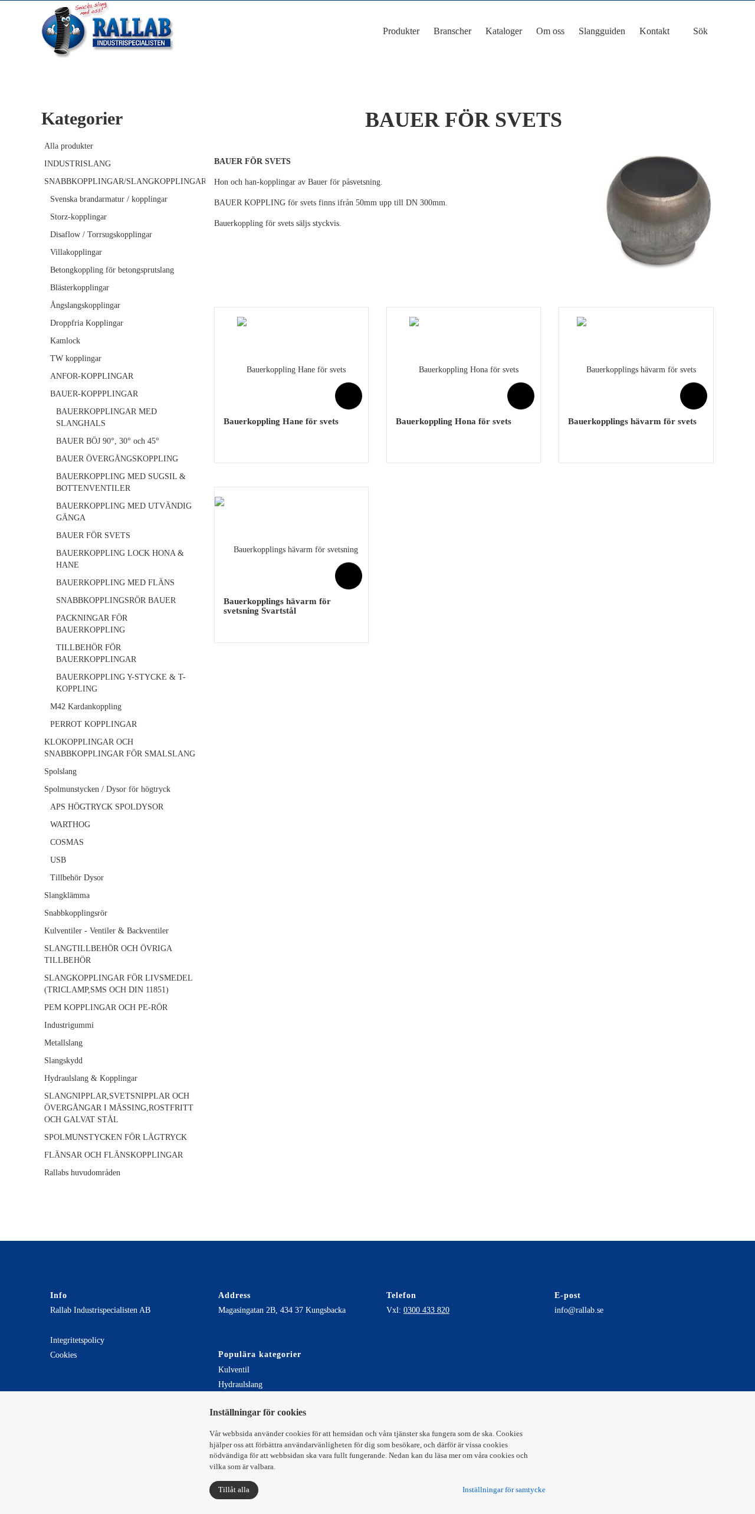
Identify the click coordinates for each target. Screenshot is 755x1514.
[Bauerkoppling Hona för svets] (463, 361)
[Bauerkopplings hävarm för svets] (636, 361)
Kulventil (234, 1369)
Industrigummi (69, 1025)
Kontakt (654, 31)
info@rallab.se (578, 1310)
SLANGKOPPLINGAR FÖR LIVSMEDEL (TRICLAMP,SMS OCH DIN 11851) (118, 984)
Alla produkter (68, 146)
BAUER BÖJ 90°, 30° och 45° (107, 441)
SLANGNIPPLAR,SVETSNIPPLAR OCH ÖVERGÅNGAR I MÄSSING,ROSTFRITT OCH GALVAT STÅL (118, 1108)
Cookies (63, 1355)
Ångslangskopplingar (85, 305)
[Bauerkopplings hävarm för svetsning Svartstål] (291, 541)
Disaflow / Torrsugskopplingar (101, 234)
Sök (699, 31)
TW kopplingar (75, 358)
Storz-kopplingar (78, 216)
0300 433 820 (426, 1310)
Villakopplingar (76, 252)
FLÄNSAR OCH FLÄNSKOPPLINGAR (113, 1155)
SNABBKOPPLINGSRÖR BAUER (116, 600)
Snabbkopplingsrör (75, 913)
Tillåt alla (234, 1489)
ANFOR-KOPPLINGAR (91, 376)
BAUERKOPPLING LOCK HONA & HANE (120, 559)
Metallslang (63, 1042)
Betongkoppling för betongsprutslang (112, 270)
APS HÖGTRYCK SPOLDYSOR (106, 806)
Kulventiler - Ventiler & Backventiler (106, 930)
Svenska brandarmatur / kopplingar (109, 199)
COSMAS (67, 842)
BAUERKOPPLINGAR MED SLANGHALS (106, 417)
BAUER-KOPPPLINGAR (94, 393)
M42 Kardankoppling (86, 706)
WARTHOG (70, 824)
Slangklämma (67, 895)
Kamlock (65, 340)
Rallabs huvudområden (82, 1172)
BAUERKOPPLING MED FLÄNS (115, 582)
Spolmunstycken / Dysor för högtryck (107, 789)
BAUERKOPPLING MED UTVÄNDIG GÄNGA (124, 512)
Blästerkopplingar (79, 287)
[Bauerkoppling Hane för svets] (291, 361)
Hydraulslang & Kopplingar (90, 1078)
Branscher (452, 31)
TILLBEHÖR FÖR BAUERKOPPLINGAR (96, 653)
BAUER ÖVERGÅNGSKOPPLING (117, 458)
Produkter (401, 31)
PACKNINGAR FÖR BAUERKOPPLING (91, 624)
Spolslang (60, 771)
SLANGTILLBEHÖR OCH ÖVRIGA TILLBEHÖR (108, 954)
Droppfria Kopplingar (86, 323)
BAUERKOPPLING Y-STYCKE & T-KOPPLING (121, 683)
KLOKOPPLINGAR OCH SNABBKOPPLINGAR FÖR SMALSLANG (119, 748)
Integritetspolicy (77, 1340)
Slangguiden (602, 31)
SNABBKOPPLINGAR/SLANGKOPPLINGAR (120, 181)
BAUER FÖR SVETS (93, 535)
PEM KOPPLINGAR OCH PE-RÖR (106, 1007)
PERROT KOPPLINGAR (93, 724)
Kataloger (503, 31)
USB (58, 860)
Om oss (550, 31)
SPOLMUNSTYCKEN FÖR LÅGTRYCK (115, 1137)
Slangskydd (63, 1060)
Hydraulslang (240, 1384)
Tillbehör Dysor (77, 877)
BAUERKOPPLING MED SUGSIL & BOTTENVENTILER (121, 482)
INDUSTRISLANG (77, 163)
